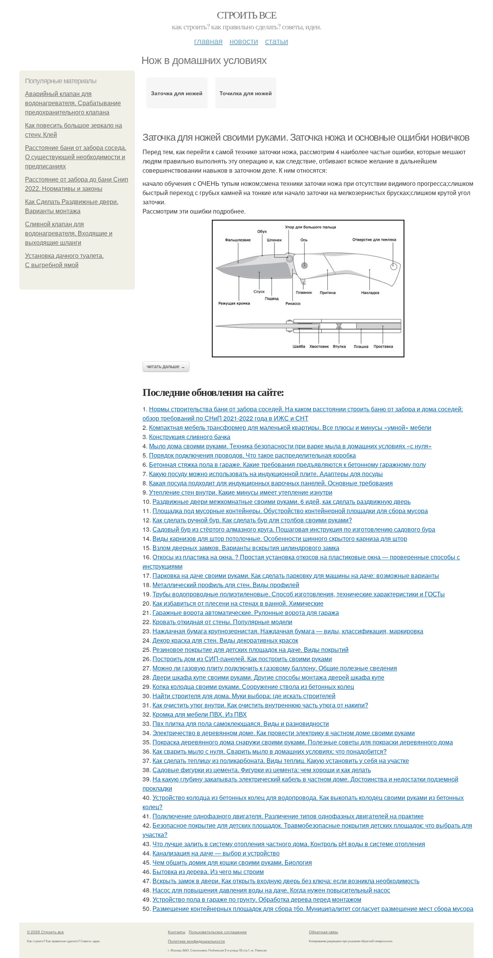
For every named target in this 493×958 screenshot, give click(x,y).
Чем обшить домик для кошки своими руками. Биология (232, 862)
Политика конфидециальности (196, 941)
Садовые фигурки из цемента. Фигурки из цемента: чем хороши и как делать (262, 769)
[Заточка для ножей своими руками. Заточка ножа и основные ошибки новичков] (308, 288)
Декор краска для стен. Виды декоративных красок (225, 640)
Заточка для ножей (177, 93)
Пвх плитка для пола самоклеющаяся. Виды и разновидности (241, 723)
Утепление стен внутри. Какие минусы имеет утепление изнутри (240, 492)
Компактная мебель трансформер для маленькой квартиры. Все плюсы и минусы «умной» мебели (290, 427)
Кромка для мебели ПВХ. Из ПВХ (200, 714)
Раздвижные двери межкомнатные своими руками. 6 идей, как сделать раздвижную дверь (282, 501)
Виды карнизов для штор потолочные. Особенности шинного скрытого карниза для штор (280, 538)
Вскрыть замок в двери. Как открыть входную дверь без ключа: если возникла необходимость (286, 880)
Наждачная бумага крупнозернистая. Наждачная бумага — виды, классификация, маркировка (288, 630)
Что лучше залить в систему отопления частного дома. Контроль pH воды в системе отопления (289, 843)
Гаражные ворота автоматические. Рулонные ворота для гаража (246, 612)
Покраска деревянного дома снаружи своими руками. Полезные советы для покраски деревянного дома (303, 741)
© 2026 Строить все (45, 931)
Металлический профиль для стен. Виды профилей (226, 584)
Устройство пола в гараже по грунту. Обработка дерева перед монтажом (257, 899)
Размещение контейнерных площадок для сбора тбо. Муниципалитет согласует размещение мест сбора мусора (313, 908)
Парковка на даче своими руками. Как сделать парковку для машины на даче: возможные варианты (296, 575)
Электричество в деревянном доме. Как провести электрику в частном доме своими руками (284, 732)
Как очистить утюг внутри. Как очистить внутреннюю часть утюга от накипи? (260, 704)
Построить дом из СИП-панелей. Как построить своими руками (242, 658)
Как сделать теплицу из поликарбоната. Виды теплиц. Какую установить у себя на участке (281, 760)
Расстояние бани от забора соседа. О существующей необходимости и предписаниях (75, 157)
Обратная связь (323, 931)
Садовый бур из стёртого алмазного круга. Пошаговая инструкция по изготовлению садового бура (294, 529)
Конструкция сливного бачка (189, 436)
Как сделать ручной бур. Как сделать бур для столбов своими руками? (252, 519)
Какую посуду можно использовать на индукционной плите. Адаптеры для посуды (266, 473)
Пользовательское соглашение (218, 931)
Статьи (276, 40)
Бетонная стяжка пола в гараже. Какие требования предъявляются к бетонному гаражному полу (287, 464)
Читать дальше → (166, 366)
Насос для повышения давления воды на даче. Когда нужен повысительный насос (271, 890)
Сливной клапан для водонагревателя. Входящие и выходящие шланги (68, 233)
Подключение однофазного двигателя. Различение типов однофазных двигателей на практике (288, 816)
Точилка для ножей (246, 93)
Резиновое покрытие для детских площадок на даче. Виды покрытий (251, 649)
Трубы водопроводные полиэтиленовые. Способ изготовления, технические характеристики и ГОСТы (299, 593)
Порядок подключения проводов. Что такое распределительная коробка (252, 455)
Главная (208, 40)
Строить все (246, 14)
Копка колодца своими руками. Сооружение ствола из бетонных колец (253, 686)
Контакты (176, 931)
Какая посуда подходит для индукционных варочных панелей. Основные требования (271, 482)
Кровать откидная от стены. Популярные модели (222, 621)
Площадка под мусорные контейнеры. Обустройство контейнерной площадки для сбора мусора (290, 510)
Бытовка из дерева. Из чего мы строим (208, 871)
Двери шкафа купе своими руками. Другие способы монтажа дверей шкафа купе (268, 677)
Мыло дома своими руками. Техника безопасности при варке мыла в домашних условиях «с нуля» (290, 445)
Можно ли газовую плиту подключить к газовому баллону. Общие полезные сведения (275, 667)
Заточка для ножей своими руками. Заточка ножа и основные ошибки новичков (306, 137)
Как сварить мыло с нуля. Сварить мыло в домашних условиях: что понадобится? (270, 751)
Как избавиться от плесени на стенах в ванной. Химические (238, 603)
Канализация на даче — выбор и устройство (216, 853)
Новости (244, 40)
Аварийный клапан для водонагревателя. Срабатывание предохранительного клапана (73, 103)
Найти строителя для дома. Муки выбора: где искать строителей (244, 695)
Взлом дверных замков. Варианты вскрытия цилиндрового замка (246, 547)
